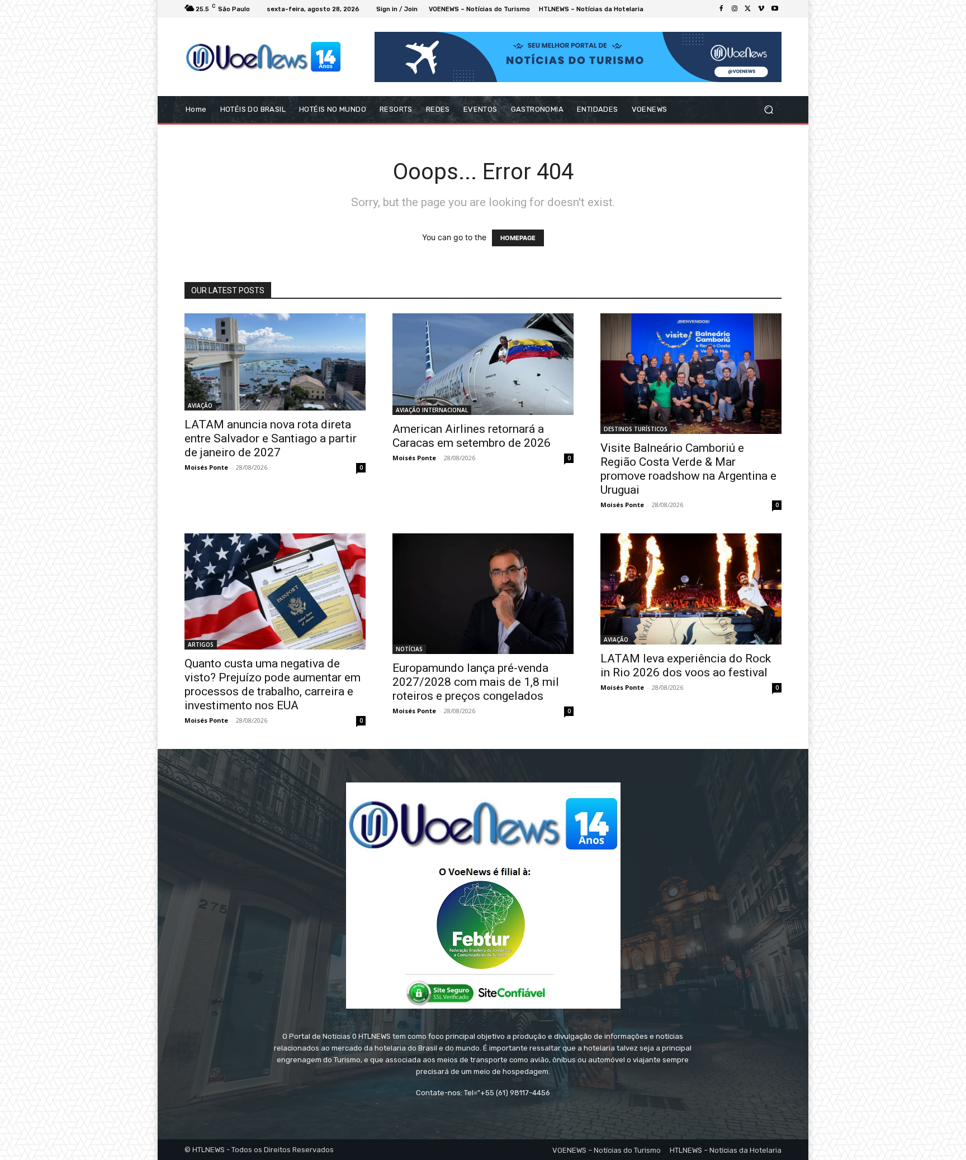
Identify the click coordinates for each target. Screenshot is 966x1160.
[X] (748, 9)
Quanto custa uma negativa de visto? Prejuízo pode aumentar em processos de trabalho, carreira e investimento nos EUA (272, 684)
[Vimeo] (761, 9)
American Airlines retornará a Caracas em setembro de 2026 (471, 436)
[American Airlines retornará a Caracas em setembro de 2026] (483, 364)
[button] (768, 110)
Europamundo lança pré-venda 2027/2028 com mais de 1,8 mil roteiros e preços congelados (475, 682)
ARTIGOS (201, 644)
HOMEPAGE (518, 238)
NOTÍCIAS (409, 649)
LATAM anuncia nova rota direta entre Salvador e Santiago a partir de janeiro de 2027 (270, 438)
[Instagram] (734, 9)
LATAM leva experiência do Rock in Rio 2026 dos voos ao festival (685, 665)
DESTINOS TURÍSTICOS (635, 429)
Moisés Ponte (206, 467)
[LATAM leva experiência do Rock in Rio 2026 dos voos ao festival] (691, 589)
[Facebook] (721, 9)
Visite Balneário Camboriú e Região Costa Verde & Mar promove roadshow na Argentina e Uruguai (688, 469)
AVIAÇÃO (200, 405)
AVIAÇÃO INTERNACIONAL (432, 410)
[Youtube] (775, 9)
